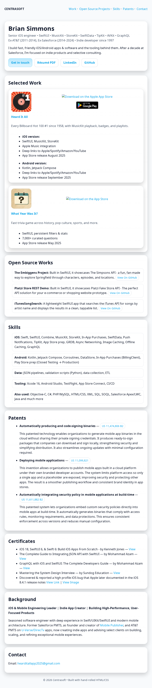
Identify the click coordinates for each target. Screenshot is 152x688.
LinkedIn (70, 63)
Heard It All (19, 117)
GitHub (89, 63)
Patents (128, 9)
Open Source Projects (94, 9)
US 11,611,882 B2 (32, 499)
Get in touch (20, 63)
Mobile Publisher (111, 625)
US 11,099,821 (79, 460)
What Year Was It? (24, 214)
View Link (53, 582)
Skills (116, 9)
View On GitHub (127, 277)
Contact (142, 9)
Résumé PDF (46, 63)
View (132, 549)
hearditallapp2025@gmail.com (38, 663)
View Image (71, 582)
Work (72, 9)
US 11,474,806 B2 (112, 426)
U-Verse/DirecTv (33, 630)
